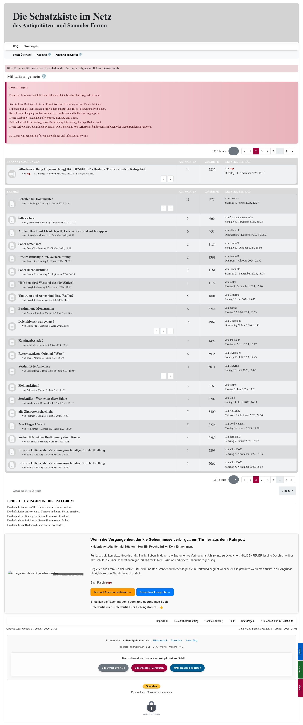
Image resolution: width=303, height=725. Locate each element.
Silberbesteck (160, 640)
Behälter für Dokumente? (35, 198)
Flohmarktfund (28, 385)
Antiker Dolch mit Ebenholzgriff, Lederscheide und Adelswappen (62, 231)
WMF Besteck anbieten (187, 667)
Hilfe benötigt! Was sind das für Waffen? (46, 282)
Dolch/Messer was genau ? (36, 321)
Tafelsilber (176, 640)
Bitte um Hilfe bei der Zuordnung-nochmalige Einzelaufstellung (61, 450)
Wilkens (173, 646)
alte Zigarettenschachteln (35, 411)
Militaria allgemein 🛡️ (26, 76)
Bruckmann (138, 646)
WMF (182, 646)
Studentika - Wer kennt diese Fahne (42, 398)
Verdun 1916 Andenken (34, 366)
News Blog (191, 640)
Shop (299, 688)
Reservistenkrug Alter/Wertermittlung (44, 256)
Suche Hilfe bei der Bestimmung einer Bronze (49, 437)
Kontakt (299, 652)
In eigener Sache (86, 173)
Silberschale (26, 218)
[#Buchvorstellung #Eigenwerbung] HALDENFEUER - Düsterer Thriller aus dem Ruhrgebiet (81, 169)
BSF (148, 646)
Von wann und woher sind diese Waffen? (45, 295)
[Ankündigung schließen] (295, 67)
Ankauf (299, 669)
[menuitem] (13, 46)
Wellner (163, 646)
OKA (155, 646)
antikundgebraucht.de (135, 640)
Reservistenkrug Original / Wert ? (41, 353)
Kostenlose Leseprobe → (155, 592)
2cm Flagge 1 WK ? (31, 424)
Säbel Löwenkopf (29, 243)
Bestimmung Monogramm (36, 308)
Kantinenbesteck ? (30, 340)
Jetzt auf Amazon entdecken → (113, 592)
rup (108, 582)
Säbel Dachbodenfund (33, 269)
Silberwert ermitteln (113, 667)
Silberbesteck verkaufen (149, 667)
